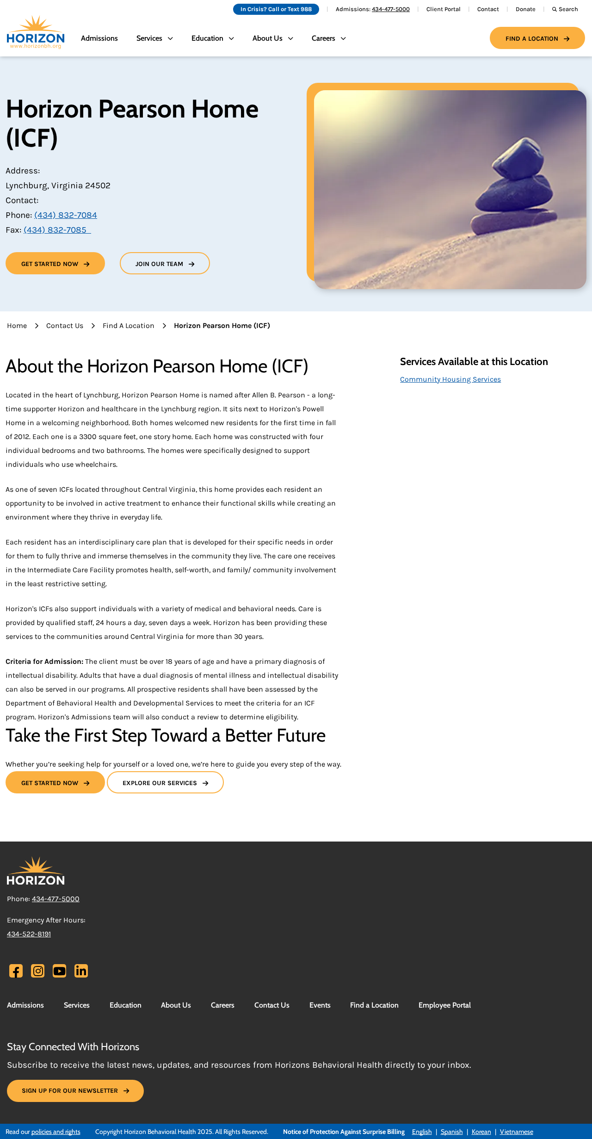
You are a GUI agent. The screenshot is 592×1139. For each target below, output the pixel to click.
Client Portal (443, 9)
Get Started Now (49, 264)
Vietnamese (516, 1131)
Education (126, 1005)
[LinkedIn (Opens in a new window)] (81, 971)
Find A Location (128, 325)
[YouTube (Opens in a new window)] (59, 971)
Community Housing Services (450, 379)
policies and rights (55, 1131)
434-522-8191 (29, 933)
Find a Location (532, 39)
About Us (176, 1005)
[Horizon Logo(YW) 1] (35, 869)
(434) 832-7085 (57, 230)
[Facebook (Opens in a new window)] (15, 972)
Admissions (99, 38)
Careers (222, 1005)
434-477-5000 (391, 9)
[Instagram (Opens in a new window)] (38, 971)
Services (77, 1005)
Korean (481, 1131)
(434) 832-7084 (65, 215)
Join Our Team (159, 264)
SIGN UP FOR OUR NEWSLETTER (70, 1091)
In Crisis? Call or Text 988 (276, 9)
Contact (488, 9)
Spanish (452, 1131)
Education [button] (207, 38)
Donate (526, 9)
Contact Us (64, 325)
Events (320, 1005)
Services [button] (149, 38)
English (422, 1131)
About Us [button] (268, 38)
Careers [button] (323, 38)
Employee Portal (445, 1005)
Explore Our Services (160, 783)
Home (17, 325)
